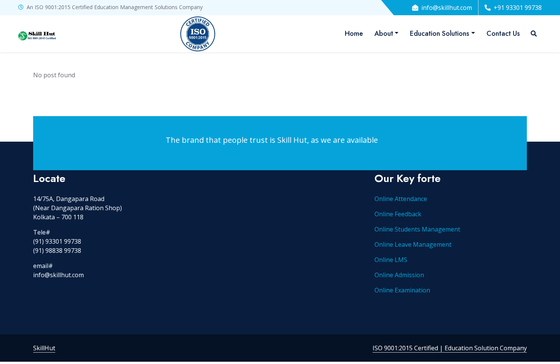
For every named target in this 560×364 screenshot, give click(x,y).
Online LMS (390, 259)
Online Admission (399, 275)
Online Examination (402, 290)
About (383, 33)
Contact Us (503, 33)
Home (354, 33)
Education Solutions (439, 33)
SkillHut (44, 348)
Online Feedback (397, 214)
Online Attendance (400, 199)
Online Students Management (417, 229)
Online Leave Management (412, 244)
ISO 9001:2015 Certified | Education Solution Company (450, 348)
